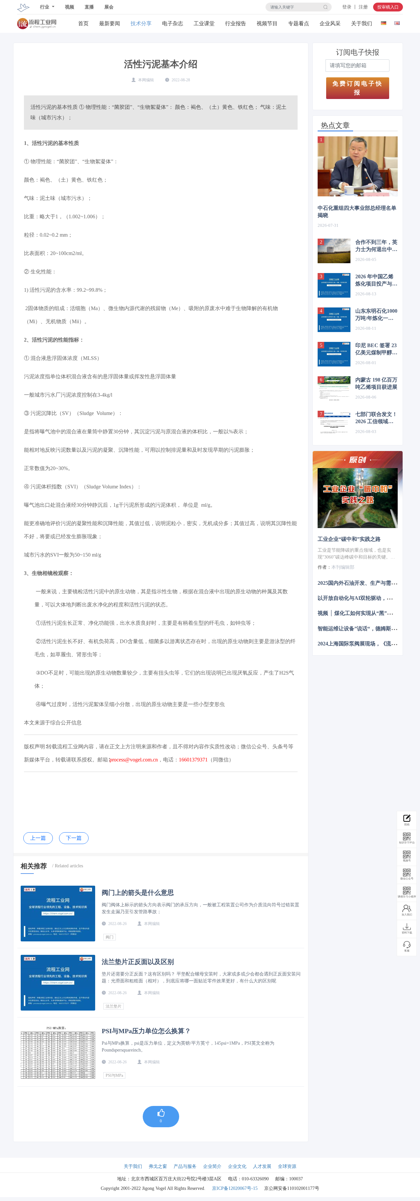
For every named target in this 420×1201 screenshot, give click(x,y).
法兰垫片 (113, 1006)
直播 (89, 7)
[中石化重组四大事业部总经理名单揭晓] (358, 166)
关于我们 (361, 23)
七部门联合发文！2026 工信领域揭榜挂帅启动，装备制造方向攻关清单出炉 (376, 418)
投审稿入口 (388, 7)
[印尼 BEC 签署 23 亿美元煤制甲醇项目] (334, 354)
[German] (383, 22)
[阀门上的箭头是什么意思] (58, 913)
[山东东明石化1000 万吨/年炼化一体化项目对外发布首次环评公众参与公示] (334, 319)
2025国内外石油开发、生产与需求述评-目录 (368, 583)
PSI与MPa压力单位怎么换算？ (146, 1030)
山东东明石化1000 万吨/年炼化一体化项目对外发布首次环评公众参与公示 (376, 315)
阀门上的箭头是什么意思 (138, 892)
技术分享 (141, 23)
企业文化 (237, 1166)
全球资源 (287, 1166)
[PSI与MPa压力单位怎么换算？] (58, 1052)
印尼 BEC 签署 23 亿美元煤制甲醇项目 (376, 349)
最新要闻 (109, 23)
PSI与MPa (114, 1075)
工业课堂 (204, 23)
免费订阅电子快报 (357, 88)
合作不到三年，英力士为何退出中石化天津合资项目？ (376, 246)
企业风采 (330, 23)
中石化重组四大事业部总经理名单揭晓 (357, 211)
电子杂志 (172, 23)
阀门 (110, 937)
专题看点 (298, 23)
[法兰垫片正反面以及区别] (58, 983)
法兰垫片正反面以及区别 (138, 961)
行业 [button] (45, 7)
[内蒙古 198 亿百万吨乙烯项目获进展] (334, 388)
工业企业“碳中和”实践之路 (349, 539)
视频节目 (267, 23)
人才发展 (262, 1166)
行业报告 (235, 23)
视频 (69, 7)
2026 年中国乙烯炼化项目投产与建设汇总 (376, 280)
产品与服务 (185, 1166)
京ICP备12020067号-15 (235, 1188)
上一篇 (38, 838)
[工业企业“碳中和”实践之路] (358, 498)
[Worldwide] (397, 22)
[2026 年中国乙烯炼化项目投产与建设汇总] (334, 285)
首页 (83, 23)
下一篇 (74, 838)
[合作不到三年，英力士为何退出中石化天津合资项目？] (334, 251)
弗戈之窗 (158, 1166)
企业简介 (212, 1166)
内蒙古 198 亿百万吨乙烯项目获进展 (376, 383)
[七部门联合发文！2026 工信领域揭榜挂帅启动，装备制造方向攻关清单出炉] (334, 423)
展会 (109, 7)
